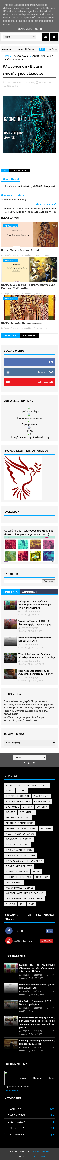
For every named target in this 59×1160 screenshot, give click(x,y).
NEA (35, 49)
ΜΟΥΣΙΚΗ (45, 828)
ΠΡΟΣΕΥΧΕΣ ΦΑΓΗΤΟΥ (19, 866)
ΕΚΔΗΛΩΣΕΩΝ (42, 801)
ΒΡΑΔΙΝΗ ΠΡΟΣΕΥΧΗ (18, 796)
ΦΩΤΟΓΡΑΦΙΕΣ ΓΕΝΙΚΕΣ (19, 888)
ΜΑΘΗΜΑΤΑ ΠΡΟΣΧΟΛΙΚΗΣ (21, 828)
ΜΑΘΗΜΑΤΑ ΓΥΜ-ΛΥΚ (18, 817)
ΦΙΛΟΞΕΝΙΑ (42, 877)
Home (6, 55)
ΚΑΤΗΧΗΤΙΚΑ (27, 812)
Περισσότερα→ (12, 1089)
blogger (10, 335)
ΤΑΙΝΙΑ (36, 871)
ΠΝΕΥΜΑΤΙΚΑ (34, 861)
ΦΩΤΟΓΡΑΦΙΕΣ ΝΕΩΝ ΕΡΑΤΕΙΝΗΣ (25, 898)
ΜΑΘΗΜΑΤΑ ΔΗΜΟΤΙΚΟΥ (20, 823)
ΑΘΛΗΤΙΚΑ (30, 785)
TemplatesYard (39, 1151)
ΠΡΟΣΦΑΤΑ (10, 591)
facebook (29, 335)
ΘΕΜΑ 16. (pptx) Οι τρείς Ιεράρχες (21, 322)
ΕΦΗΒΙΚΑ (42, 807)
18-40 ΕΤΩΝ (13, 785)
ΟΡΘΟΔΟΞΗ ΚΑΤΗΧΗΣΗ (19, 839)
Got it (38, 29)
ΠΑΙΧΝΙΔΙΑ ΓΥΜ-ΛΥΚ (17, 844)
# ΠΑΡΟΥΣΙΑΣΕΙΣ (19, 170)
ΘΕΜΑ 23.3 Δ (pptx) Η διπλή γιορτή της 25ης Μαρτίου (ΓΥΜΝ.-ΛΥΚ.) (28, 286)
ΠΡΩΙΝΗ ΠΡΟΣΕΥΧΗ (17, 871)
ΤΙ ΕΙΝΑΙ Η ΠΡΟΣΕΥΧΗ (18, 877)
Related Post (11, 217)
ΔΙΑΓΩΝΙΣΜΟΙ (41, 796)
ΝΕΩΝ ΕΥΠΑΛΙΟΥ (25, 834)
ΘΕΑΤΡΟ (10, 812)
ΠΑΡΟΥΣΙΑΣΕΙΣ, (11, 86)
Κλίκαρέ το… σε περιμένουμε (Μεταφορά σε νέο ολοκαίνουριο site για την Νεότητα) (34, 604)
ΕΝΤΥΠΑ (27, 807)
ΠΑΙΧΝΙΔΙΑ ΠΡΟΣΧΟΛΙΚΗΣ (20, 855)
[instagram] (34, 763)
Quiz (32, 904)
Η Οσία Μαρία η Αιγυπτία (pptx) (20, 250)
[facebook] (24, 763)
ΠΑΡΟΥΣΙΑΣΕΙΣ (20, 55)
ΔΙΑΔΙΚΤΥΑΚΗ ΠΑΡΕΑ (18, 801)
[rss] (28, 763)
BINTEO (10, 904)
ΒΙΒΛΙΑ (10, 790)
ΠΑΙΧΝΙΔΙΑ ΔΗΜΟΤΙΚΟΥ (19, 850)
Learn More (25, 29)
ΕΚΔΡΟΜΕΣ (12, 807)
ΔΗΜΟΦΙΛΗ (29, 591)
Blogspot (39, 1156)
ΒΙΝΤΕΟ (22, 790)
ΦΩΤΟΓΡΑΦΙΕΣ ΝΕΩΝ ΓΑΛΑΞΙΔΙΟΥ (25, 893)
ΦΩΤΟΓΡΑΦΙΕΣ (14, 882)
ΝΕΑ (8, 834)
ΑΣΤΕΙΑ (44, 785)
